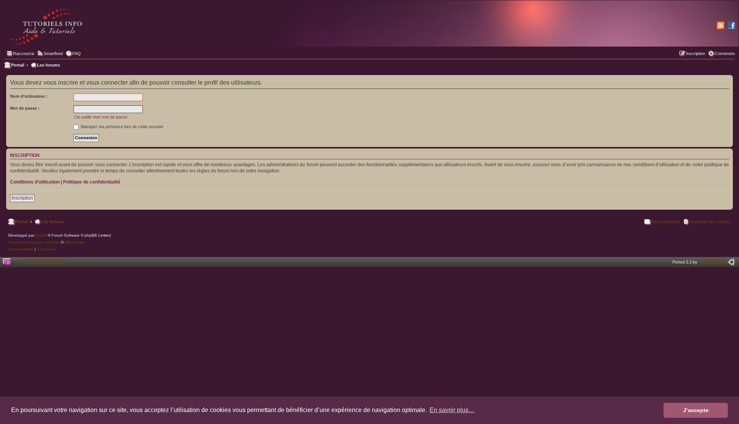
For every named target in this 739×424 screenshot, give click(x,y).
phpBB (41, 235)
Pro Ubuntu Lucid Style (42, 262)
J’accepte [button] (696, 410)
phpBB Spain (712, 262)
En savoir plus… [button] (452, 410)
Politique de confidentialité (91, 182)
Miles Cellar (75, 242)
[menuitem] (50, 53)
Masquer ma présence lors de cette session (121, 126)
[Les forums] (45, 24)
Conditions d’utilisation (35, 182)
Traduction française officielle (34, 242)
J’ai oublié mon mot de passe (100, 117)
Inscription (22, 198)
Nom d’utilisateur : (29, 96)
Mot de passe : (25, 108)
